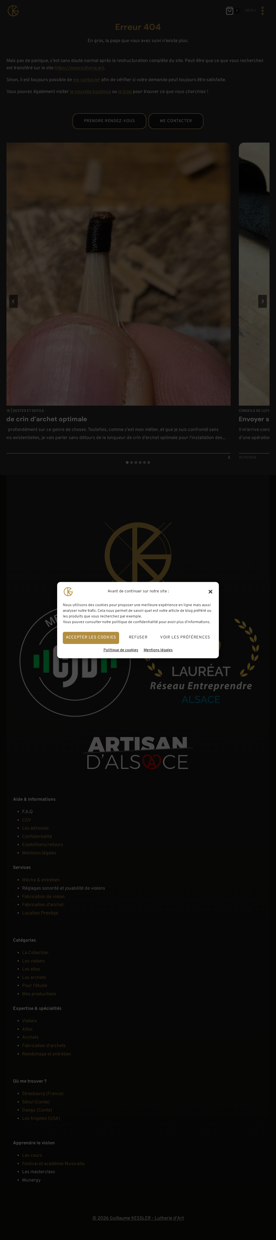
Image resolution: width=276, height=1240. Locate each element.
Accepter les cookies (91, 637)
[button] (210, 591)
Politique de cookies (121, 650)
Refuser (138, 637)
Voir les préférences (185, 637)
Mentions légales (158, 650)
